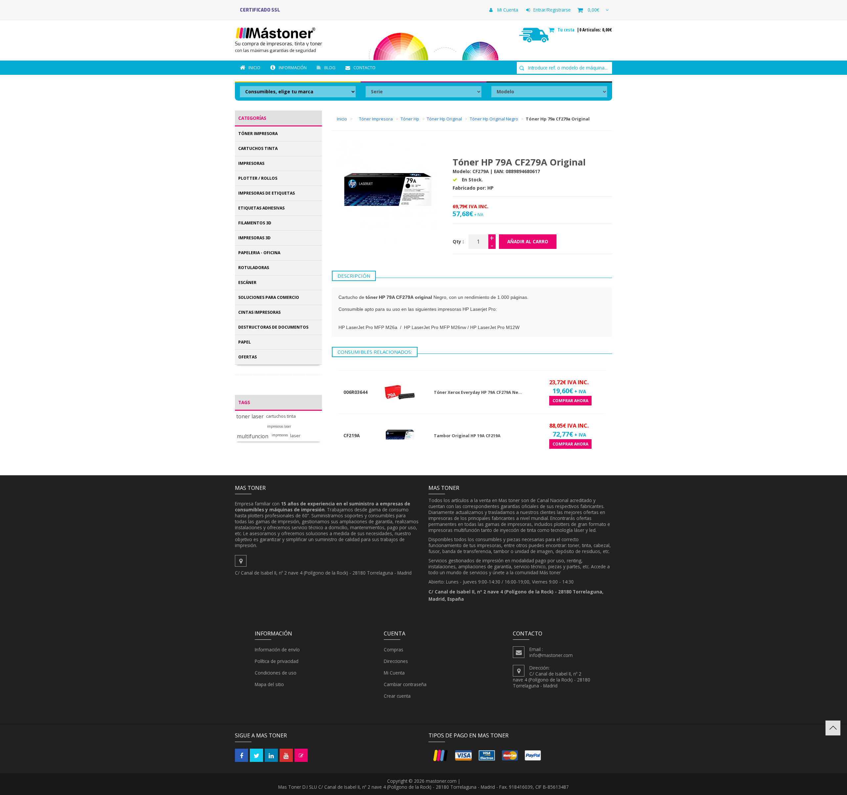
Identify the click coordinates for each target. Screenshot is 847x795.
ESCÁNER (247, 282)
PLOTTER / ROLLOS (257, 178)
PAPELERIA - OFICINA (259, 253)
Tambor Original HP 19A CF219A (467, 436)
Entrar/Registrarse (552, 10)
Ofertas (247, 357)
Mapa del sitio (269, 684)
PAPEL (244, 342)
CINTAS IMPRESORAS (259, 312)
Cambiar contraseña (405, 684)
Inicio (254, 67)
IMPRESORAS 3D (254, 238)
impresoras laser (279, 426)
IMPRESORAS (251, 163)
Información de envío (277, 649)
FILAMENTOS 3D (254, 223)
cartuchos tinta (281, 416)
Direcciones (396, 661)
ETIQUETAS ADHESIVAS (261, 208)
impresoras (280, 435)
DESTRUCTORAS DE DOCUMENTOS (273, 327)
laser (295, 436)
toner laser (250, 416)
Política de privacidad (276, 661)
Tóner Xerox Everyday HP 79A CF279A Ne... (478, 392)
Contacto (364, 67)
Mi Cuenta (507, 10)
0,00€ (593, 10)
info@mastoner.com (551, 655)
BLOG (329, 67)
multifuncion (252, 436)
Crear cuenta (397, 696)
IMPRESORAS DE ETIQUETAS (266, 193)
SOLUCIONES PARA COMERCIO (268, 297)
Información (293, 67)
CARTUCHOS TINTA (258, 148)
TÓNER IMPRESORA (258, 133)
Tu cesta (566, 30)
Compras (393, 649)
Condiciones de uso (275, 673)
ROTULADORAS (253, 267)
